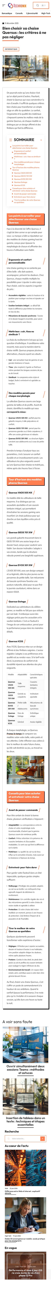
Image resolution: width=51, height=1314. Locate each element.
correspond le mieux (16, 412)
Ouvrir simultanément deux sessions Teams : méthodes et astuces (26, 1069)
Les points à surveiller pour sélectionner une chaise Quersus (24, 146)
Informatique (11, 49)
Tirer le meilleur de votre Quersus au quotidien (27, 201)
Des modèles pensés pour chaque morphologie (27, 163)
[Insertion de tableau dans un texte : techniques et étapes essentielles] (25, 1096)
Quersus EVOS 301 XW (23, 179)
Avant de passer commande (25, 194)
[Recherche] (37, 5)
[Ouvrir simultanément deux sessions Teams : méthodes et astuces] (25, 1044)
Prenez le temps (14, 733)
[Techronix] (17, 5)
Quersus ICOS (19, 185)
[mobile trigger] (4, 5)
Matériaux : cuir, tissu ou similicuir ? (27, 157)
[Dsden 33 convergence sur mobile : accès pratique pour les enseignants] (25, 1215)
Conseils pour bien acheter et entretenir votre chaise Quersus (24, 189)
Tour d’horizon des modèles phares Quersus (25, 168)
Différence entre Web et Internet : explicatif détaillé (22, 1192)
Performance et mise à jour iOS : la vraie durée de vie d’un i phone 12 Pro (25, 1273)
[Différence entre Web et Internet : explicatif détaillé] (25, 1168)
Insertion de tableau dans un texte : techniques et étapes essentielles (25, 1121)
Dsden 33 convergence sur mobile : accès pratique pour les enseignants (25, 1240)
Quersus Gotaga (20, 182)
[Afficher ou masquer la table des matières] (38, 140)
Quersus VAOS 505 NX (23, 173)
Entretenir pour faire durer (24, 197)
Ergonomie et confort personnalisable (22, 152)
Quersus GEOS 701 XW (23, 176)
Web (6, 1188)
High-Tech (8, 1236)
